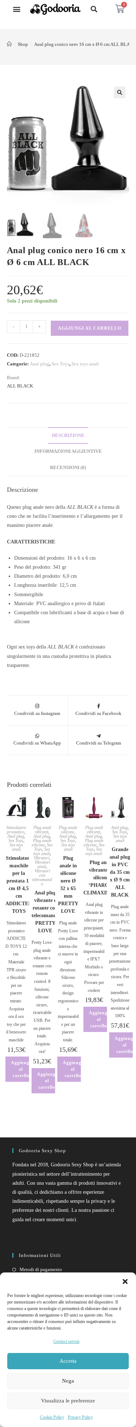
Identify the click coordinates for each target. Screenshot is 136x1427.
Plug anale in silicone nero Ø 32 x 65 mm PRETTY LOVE (68, 884)
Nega (68, 1381)
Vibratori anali (42, 864)
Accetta (68, 1361)
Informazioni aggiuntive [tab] (68, 451)
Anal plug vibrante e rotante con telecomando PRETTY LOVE (45, 911)
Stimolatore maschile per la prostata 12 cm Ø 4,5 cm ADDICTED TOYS (18, 884)
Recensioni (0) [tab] (68, 467)
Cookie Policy (52, 1417)
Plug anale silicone (41, 842)
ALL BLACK (20, 386)
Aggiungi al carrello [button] (21, 1069)
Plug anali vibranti (42, 829)
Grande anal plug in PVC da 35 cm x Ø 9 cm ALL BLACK (120, 872)
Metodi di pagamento (41, 1269)
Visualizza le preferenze (68, 1401)
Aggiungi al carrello (89, 328)
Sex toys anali (85, 363)
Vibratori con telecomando (42, 877)
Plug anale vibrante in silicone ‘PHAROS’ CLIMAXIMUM (101, 877)
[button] (125, 1281)
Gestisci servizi (66, 1341)
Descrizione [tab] (68, 435)
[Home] (9, 44)
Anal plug (39, 363)
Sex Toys (60, 363)
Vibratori (41, 857)
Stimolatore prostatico (16, 829)
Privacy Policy (80, 1417)
